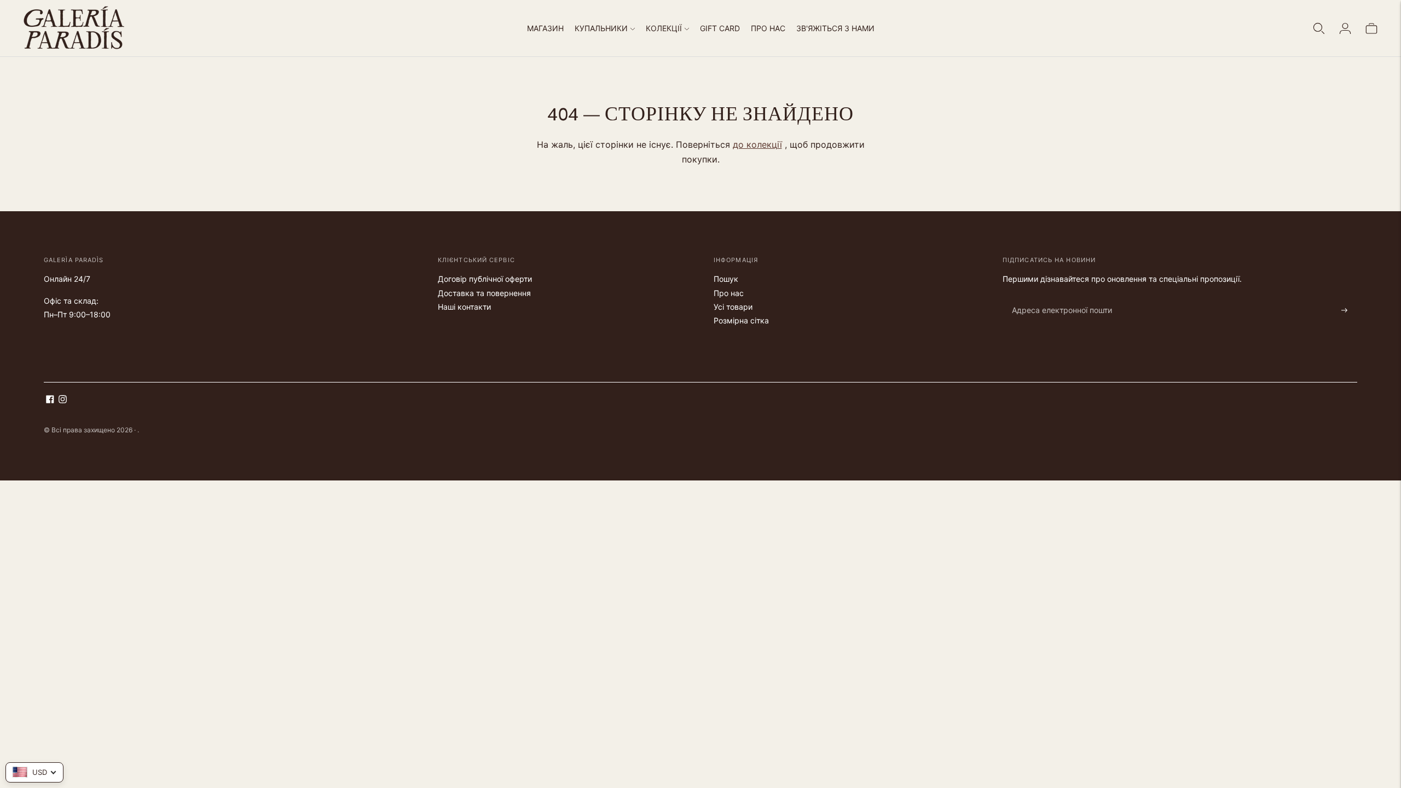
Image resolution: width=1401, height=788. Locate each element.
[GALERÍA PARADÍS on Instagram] (63, 400)
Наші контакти (464, 306)
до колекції (757, 144)
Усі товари (733, 306)
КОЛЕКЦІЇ (664, 28)
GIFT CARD (720, 28)
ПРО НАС (768, 28)
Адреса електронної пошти (1056, 297)
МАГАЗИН (545, 28)
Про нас (729, 293)
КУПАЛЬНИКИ (601, 28)
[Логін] (1345, 28)
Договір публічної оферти (485, 278)
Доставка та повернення (484, 293)
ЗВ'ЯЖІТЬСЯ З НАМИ (835, 28)
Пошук (726, 278)
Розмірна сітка (741, 320)
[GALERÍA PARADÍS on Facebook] (50, 400)
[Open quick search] (1319, 28)
